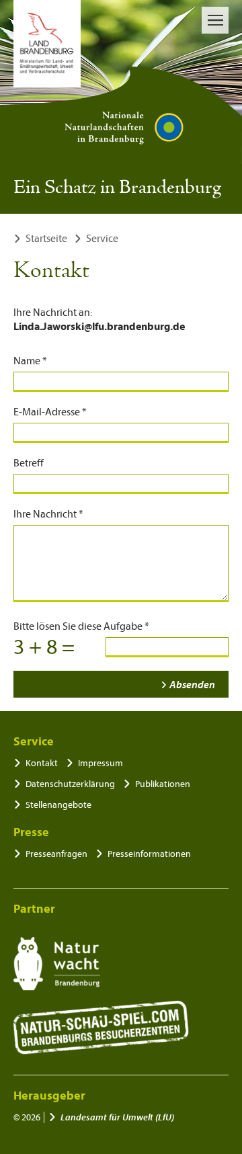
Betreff (28, 463)
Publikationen (162, 784)
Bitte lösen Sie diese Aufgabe (81, 626)
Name (30, 361)
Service (102, 239)
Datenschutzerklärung (70, 784)
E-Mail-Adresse (50, 412)
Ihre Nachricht (48, 514)
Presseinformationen (149, 854)
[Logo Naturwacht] (56, 964)
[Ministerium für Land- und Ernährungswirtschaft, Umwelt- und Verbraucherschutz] (47, 43)
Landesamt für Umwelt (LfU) (117, 1117)
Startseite (46, 239)
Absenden (192, 685)
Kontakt (42, 763)
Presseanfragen (56, 854)
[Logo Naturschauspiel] (101, 1028)
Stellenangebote (58, 805)
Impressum (100, 763)
